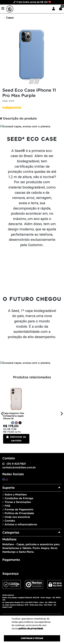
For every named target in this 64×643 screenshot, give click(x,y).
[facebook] (4, 479)
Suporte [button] (8, 487)
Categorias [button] (10, 532)
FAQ (7, 506)
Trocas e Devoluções (18, 502)
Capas (10, 17)
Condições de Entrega (19, 498)
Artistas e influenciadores (21, 524)
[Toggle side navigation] (3, 8)
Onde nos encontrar (17, 517)
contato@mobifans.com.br (19, 467)
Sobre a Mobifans (16, 494)
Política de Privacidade (19, 513)
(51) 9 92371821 (16, 464)
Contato (10, 521)
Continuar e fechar (32, 638)
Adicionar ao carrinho (17, 439)
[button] (53, 9)
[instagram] (7, 479)
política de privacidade (30, 629)
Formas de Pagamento (19, 509)
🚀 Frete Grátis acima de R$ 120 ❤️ (32, 2)
